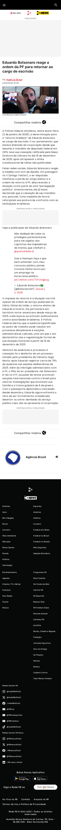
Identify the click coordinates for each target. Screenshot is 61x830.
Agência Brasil (14, 79)
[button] (56, 5)
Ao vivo (17, 13)
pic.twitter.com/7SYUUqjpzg (31, 279)
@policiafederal (24, 251)
